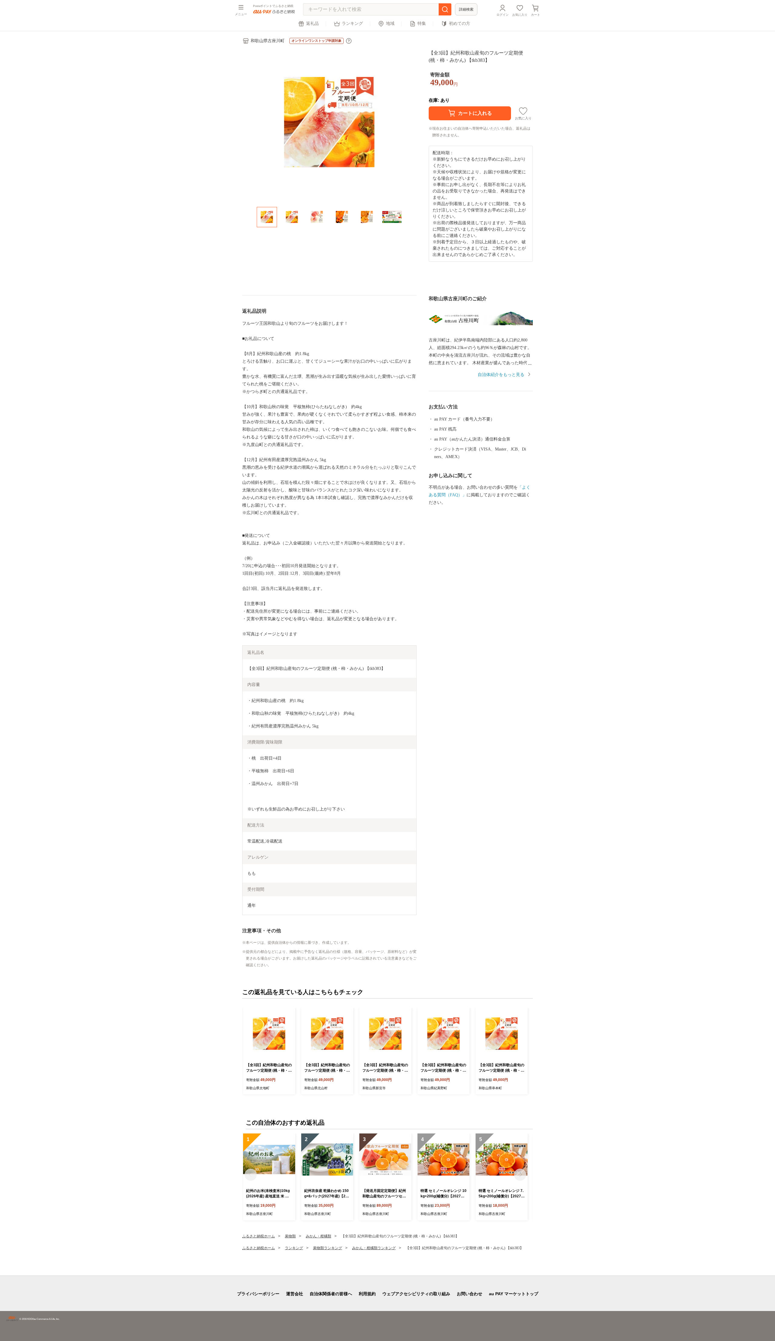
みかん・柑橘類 (318, 1236)
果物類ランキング (327, 1248)
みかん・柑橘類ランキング (374, 1248)
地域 (390, 23)
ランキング (352, 23)
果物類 (290, 1236)
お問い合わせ (469, 1293)
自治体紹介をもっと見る (501, 374)
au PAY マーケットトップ (513, 1293)
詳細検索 (466, 9)
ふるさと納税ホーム (258, 1236)
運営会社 (294, 1293)
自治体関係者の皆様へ (331, 1293)
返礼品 (312, 23)
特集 (421, 23)
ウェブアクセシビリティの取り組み (416, 1293)
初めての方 (459, 23)
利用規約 (367, 1293)
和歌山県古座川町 (268, 40)
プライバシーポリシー (258, 1293)
